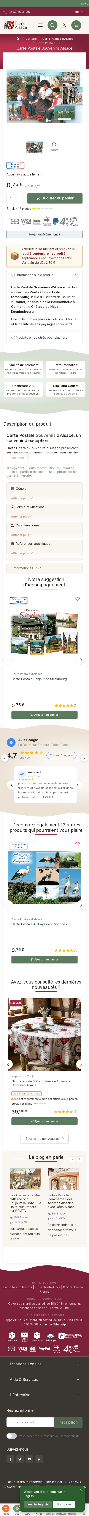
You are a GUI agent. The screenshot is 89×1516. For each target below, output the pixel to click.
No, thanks (64, 1504)
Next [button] (79, 1159)
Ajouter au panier (58, 198)
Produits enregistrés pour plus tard (41, 337)
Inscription (68, 1422)
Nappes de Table (23, 1076)
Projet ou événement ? (44, 234)
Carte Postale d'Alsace (26, 674)
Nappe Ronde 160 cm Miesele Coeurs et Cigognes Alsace (41, 1083)
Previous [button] (73, 1159)
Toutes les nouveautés (42, 1139)
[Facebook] (10, 1459)
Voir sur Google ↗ (61, 755)
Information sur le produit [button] (35, 275)
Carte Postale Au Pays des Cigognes (39, 924)
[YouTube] (29, 1459)
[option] (25, 1206)
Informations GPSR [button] (26, 568)
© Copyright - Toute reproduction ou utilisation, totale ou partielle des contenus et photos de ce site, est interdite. (41, 471)
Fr (81, 12)
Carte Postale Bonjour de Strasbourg (39, 679)
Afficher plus (15, 457)
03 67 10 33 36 (19, 12)
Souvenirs (46, 435)
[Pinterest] (39, 1459)
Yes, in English (37, 1504)
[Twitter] (20, 1459)
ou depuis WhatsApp (53, 1324)
